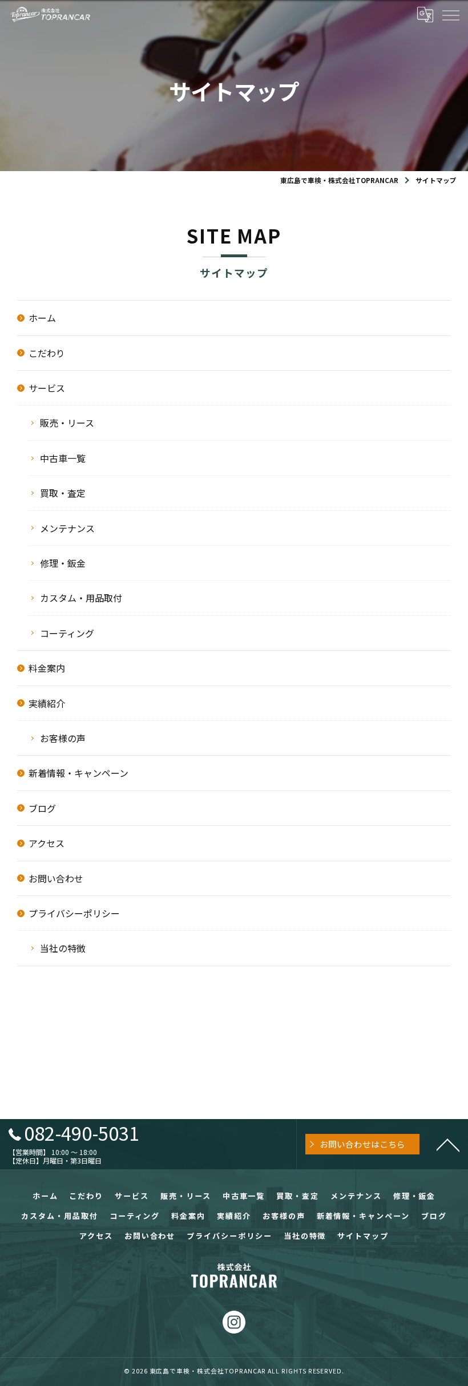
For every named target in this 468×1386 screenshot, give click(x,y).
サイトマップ (363, 1235)
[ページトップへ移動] (448, 1144)
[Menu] (450, 14)
